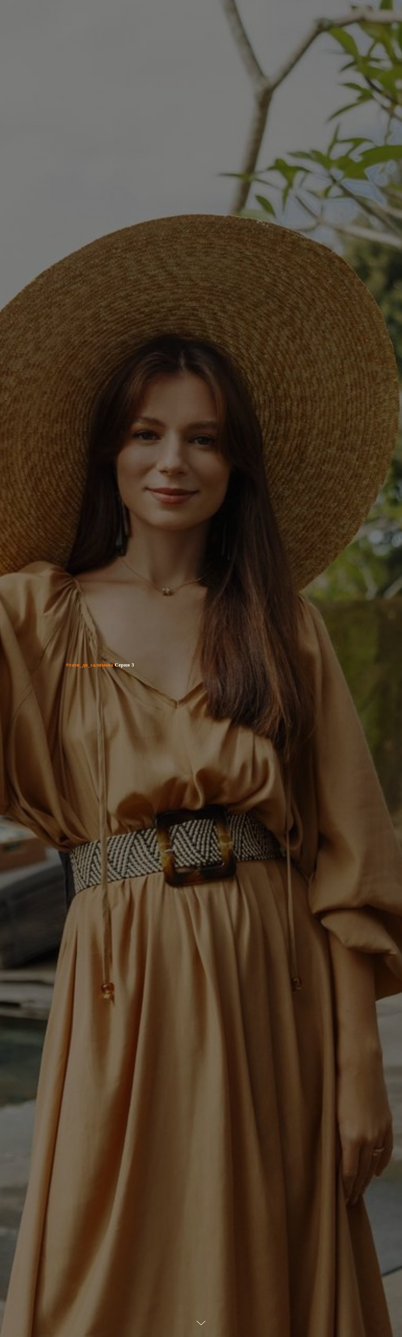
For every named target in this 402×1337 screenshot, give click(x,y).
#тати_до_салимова (89, 665)
